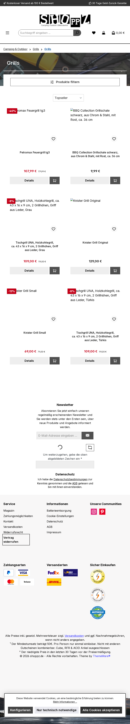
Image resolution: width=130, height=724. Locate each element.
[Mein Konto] (104, 33)
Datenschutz (55, 521)
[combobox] (45, 32)
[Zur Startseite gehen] (65, 21)
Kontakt (8, 521)
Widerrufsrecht (13, 532)
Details (29, 180)
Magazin (8, 510)
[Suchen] (77, 32)
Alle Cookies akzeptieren (101, 710)
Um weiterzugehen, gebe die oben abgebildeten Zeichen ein (65, 456)
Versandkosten (13, 526)
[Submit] (87, 435)
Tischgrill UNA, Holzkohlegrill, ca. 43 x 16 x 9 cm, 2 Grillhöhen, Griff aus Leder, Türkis (95, 336)
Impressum (54, 532)
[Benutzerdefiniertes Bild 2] (10, 582)
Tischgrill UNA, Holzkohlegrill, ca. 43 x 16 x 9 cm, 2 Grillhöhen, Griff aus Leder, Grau (34, 246)
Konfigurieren (20, 710)
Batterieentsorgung (59, 510)
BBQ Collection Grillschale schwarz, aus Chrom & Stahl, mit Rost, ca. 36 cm (95, 154)
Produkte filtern (67, 82)
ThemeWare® (101, 656)
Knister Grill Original (95, 242)
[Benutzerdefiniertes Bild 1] (23, 573)
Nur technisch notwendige (57, 710)
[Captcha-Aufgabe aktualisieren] (90, 447)
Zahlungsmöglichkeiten (18, 516)
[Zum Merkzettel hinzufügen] (53, 138)
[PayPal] (8, 573)
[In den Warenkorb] (55, 180)
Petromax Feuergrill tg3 (35, 152)
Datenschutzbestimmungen (70, 479)
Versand (25, 3)
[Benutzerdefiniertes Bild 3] (27, 582)
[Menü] (7, 33)
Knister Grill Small (35, 332)
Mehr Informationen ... (65, 701)
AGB (75, 483)
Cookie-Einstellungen (60, 516)
